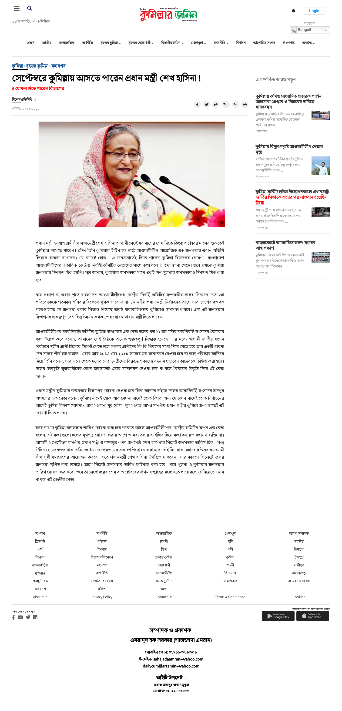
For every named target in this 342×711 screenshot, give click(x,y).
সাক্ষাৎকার (230, 581)
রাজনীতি (219, 42)
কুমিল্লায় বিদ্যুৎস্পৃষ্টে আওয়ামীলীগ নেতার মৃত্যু (289, 149)
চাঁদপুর (299, 557)
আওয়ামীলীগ (164, 573)
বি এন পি (230, 573)
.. (299, 588)
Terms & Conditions (230, 596)
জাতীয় (46, 42)
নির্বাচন (241, 42)
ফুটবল (102, 541)
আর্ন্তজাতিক (66, 42)
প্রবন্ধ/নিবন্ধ (40, 581)
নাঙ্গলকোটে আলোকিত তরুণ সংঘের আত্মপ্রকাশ (285, 245)
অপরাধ (40, 533)
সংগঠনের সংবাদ (102, 581)
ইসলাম (102, 549)
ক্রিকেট (40, 541)
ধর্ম (40, 549)
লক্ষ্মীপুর (299, 565)
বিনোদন (40, 557)
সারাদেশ (40, 588)
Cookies (299, 596)
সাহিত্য (102, 588)
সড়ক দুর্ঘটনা (164, 581)
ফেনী (230, 565)
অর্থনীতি (87, 42)
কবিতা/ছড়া (299, 573)
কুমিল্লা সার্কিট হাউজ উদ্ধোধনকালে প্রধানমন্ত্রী (292, 197)
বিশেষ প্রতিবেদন (102, 557)
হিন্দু (164, 549)
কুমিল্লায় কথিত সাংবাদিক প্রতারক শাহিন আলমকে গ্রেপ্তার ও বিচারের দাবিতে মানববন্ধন (289, 101)
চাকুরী (164, 541)
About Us (40, 596)
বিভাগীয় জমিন (170, 42)
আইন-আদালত (299, 533)
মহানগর (58, 66)
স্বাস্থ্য (164, 588)
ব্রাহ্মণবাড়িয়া (40, 565)
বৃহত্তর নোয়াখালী (140, 42)
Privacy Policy (101, 596)
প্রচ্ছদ (30, 42)
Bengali (304, 30)
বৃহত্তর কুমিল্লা (109, 42)
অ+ (225, 104)
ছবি (230, 541)
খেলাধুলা (197, 42)
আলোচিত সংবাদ (264, 42)
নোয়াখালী (164, 565)
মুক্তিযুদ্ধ (40, 573)
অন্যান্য (307, 42)
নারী (230, 549)
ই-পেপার (289, 42)
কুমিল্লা (17, 66)
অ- (236, 104)
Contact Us (164, 596)
